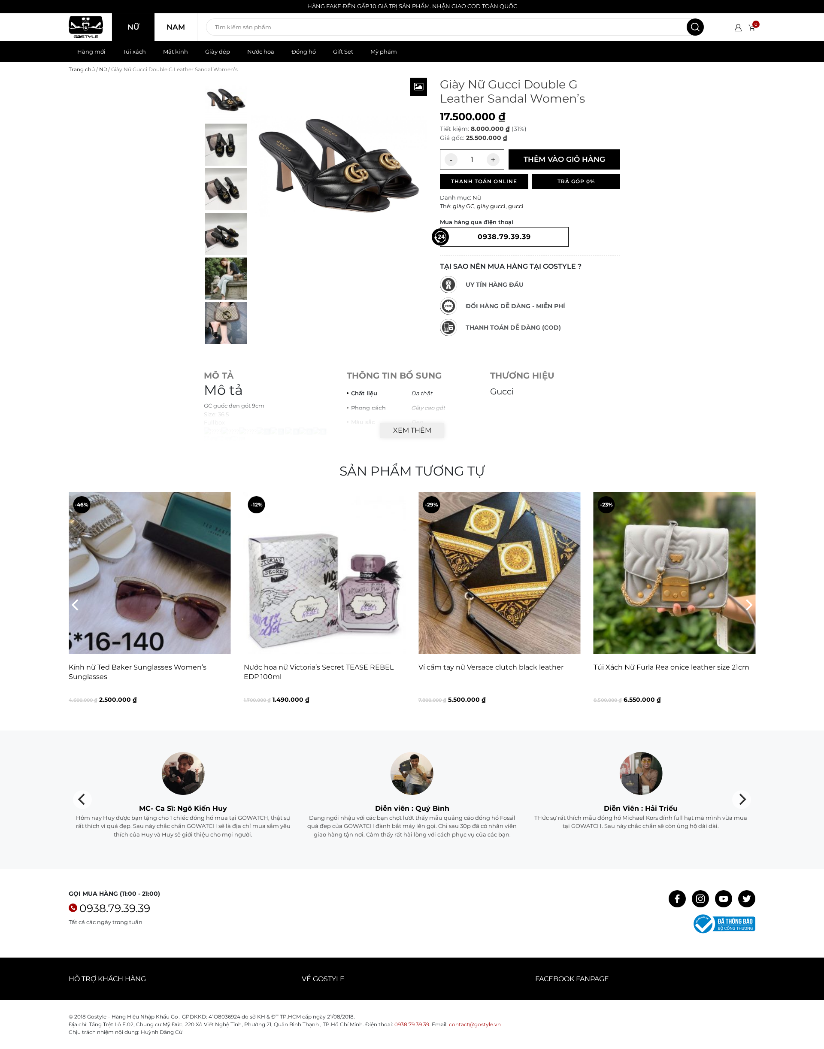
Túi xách (134, 51)
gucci (516, 206)
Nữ (133, 27)
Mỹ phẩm (383, 51)
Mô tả (218, 375)
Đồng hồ (303, 51)
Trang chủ (82, 69)
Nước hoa (260, 51)
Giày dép (217, 51)
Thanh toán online (484, 181)
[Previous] (76, 604)
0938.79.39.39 (114, 908)
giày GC (463, 206)
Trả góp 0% (576, 181)
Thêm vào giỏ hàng (564, 159)
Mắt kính (175, 51)
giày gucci (491, 206)
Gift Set (343, 51)
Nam (176, 27)
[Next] (748, 604)
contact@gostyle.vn (475, 1024)
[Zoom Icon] (418, 87)
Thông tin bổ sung (394, 375)
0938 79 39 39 (411, 1024)
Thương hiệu (522, 375)
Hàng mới (91, 51)
